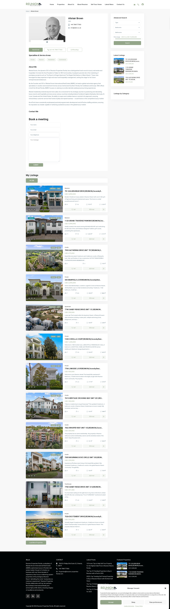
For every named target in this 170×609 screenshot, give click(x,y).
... (79, 201)
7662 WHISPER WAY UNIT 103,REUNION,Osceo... (84, 428)
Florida (33, 59)
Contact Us (120, 4)
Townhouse (68, 484)
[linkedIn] (33, 596)
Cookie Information (129, 606)
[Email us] (135, 4)
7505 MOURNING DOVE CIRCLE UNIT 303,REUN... (84, 457)
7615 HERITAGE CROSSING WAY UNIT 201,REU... (84, 398)
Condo (67, 247)
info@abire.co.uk (76, 28)
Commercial (62, 59)
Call (55, 50)
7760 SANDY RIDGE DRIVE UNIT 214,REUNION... (83, 487)
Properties (61, 4)
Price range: (117, 37)
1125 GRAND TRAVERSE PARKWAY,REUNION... (131, 69)
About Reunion (82, 4)
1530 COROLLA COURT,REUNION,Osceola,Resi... (84, 339)
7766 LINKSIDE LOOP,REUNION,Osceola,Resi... (83, 369)
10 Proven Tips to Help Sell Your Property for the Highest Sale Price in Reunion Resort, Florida (100, 566)
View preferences (155, 602)
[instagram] (38, 596)
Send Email (35, 50)
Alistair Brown (75, 18)
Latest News (109, 4)
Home (52, 4)
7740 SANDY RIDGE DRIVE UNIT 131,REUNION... (83, 309)
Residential (51, 59)
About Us (71, 4)
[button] (165, 588)
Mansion (67, 188)
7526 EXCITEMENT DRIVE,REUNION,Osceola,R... (83, 516)
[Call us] (138, 4)
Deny (133, 602)
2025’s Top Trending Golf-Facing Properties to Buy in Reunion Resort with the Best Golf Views (99, 579)
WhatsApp (75, 50)
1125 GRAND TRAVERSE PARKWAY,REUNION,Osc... (84, 221)
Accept (110, 602)
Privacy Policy (139, 606)
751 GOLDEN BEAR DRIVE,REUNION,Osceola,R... (83, 191)
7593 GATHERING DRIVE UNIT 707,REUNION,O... (83, 250)
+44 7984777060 (76, 24)
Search (127, 43)
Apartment (68, 306)
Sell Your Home (96, 4)
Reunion (41, 59)
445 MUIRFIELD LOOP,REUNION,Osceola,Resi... (83, 280)
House (66, 277)
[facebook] (28, 596)
